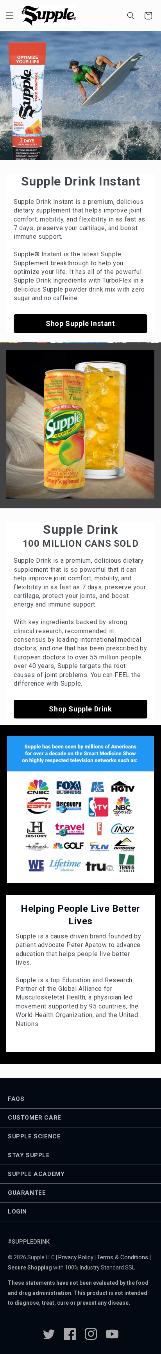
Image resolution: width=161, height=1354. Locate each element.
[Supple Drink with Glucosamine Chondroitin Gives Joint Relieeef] (80, 424)
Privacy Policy (75, 1257)
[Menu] (9, 15)
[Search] (131, 15)
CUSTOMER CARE (34, 1117)
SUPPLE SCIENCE (34, 1136)
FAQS (16, 1098)
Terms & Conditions (123, 1257)
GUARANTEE (27, 1192)
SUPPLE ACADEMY (36, 1174)
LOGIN (17, 1211)
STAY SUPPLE (29, 1155)
